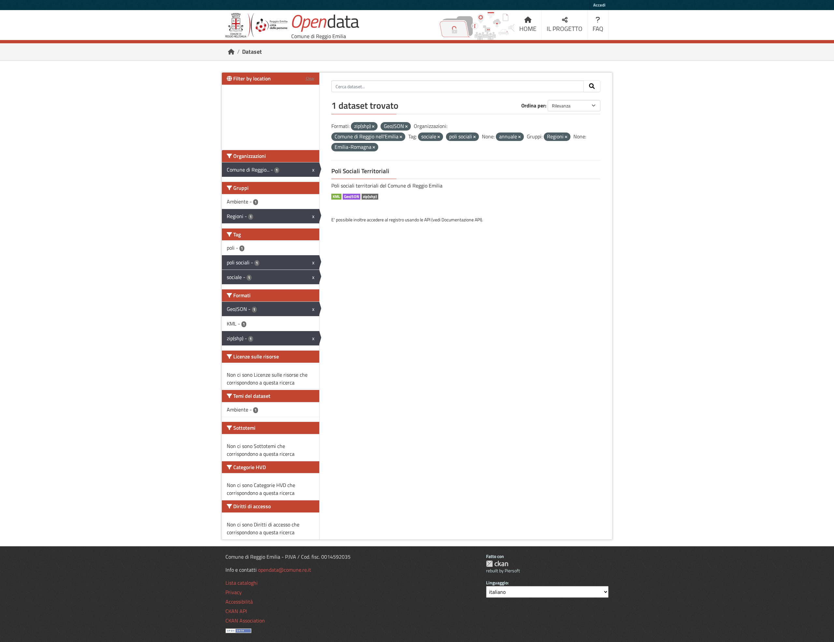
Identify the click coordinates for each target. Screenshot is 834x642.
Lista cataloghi (241, 583)
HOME (528, 28)
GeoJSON (351, 197)
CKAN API (236, 611)
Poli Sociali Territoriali (360, 171)
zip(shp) (370, 197)
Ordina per (533, 105)
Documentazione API (461, 219)
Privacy (233, 592)
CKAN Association (245, 620)
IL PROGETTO (564, 28)
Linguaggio (497, 582)
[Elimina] (373, 126)
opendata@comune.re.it (284, 570)
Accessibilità (239, 602)
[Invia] (591, 86)
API (427, 219)
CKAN (497, 563)
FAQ (598, 28)
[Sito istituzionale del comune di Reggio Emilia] (256, 25)
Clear (310, 78)
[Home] (231, 51)
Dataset (252, 51)
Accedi (599, 5)
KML (336, 197)
